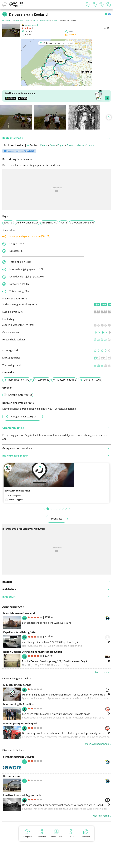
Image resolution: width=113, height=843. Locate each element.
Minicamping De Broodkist (18, 704)
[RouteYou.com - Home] (16, 4)
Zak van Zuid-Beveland (41, 20)
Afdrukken (42, 836)
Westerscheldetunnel (17, 490)
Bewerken (86, 836)
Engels (61, 145)
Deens (43, 145)
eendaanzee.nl (31, 25)
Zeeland (28, 20)
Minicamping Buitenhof (17, 684)
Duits (52, 145)
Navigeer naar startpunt (24, 416)
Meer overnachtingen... (98, 743)
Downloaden (56, 836)
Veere (63, 222)
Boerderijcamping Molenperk (20, 723)
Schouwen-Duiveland (82, 222)
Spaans (90, 145)
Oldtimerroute (8, 20)
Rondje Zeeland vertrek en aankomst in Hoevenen (32, 651)
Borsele (54, 20)
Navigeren (27, 836)
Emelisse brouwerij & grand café (22, 795)
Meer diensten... (102, 815)
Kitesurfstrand (11, 776)
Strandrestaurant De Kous (18, 756)
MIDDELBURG (49, 222)
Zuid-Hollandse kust (27, 222)
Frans (70, 145)
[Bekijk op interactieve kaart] (56, 84)
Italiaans (79, 145)
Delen (71, 836)
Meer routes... (103, 672)
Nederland (19, 20)
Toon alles (56, 518)
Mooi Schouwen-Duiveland (19, 613)
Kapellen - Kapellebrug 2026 (19, 632)
